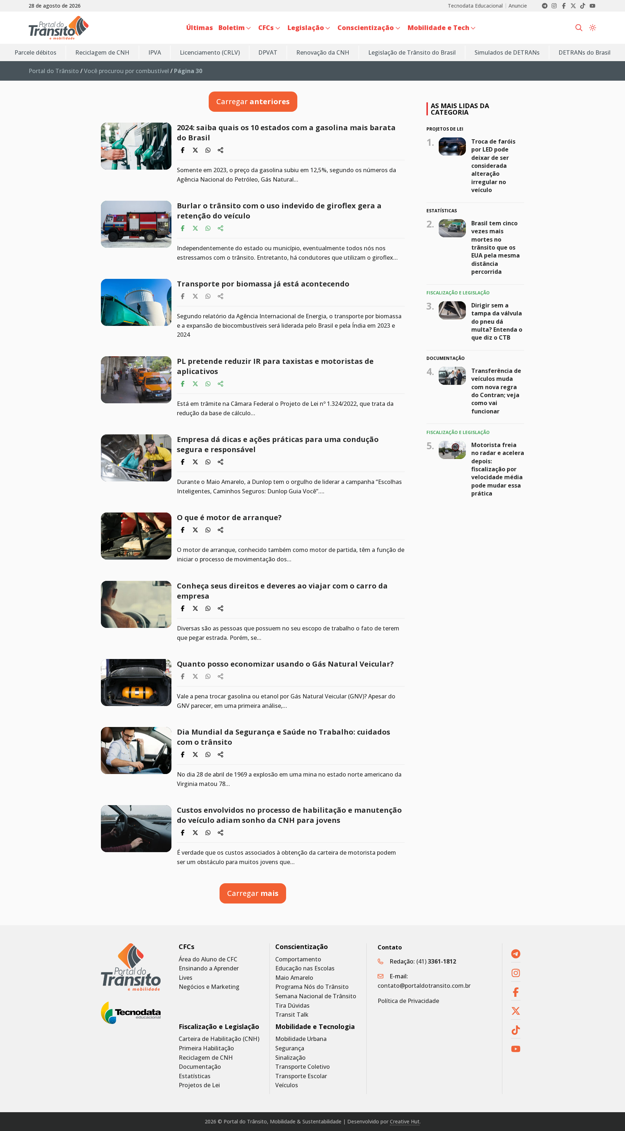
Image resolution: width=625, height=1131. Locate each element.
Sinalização (290, 1057)
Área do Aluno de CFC (208, 959)
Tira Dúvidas (292, 1005)
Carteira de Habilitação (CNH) (219, 1039)
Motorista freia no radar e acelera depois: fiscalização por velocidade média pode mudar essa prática (497, 469)
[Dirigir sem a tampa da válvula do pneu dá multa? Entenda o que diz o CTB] (452, 310)
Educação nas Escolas (305, 968)
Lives (185, 977)
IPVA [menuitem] (154, 52)
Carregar (253, 101)
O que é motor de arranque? (230, 517)
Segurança (289, 1048)
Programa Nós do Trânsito (312, 986)
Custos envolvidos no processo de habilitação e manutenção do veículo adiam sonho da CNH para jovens (289, 815)
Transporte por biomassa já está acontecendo (264, 284)
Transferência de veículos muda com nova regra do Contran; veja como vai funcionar (496, 391)
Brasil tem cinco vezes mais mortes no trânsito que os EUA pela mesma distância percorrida (495, 247)
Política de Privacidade (408, 1001)
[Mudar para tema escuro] (592, 28)
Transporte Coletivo (302, 1066)
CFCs (186, 946)
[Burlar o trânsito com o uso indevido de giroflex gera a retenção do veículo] (136, 224)
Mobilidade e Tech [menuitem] (438, 27)
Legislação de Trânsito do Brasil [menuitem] (412, 52)
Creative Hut (405, 1121)
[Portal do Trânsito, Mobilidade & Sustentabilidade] (131, 967)
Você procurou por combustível (126, 71)
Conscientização (301, 946)
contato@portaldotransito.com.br (424, 986)
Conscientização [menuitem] (365, 27)
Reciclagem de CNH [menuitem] (102, 52)
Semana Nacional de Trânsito (315, 996)
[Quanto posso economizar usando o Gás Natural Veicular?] (136, 682)
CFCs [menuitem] (266, 27)
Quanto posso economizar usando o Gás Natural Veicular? (287, 664)
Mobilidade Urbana (301, 1039)
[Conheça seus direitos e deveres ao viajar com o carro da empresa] (136, 604)
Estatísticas (195, 1076)
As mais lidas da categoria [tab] (460, 108)
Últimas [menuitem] (199, 27)
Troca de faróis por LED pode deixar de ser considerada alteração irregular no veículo (493, 165)
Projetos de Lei (199, 1085)
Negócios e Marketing (209, 986)
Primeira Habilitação (206, 1048)
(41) (436, 961)
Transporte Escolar (301, 1076)
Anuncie (518, 5)
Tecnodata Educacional (475, 5)
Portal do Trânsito (54, 71)
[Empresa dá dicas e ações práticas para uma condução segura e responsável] (136, 457)
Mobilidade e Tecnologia (315, 1026)
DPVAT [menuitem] (267, 52)
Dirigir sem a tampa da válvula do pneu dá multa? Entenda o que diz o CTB (496, 321)
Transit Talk (292, 1014)
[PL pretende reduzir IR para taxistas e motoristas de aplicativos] (136, 379)
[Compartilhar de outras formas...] (221, 150)
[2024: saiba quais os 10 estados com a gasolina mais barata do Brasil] (136, 146)
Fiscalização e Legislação (219, 1026)
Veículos (286, 1085)
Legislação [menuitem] (306, 27)
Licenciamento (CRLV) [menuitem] (210, 52)
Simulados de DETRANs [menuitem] (507, 52)
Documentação (200, 1066)
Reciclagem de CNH (206, 1057)
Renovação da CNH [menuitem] (322, 52)
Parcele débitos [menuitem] (35, 52)
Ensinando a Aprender (209, 968)
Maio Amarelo (294, 977)
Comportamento (298, 959)
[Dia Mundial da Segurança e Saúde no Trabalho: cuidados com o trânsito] (136, 750)
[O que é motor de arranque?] (136, 536)
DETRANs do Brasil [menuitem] (584, 52)
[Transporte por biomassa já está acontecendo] (136, 302)
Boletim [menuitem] (231, 27)
